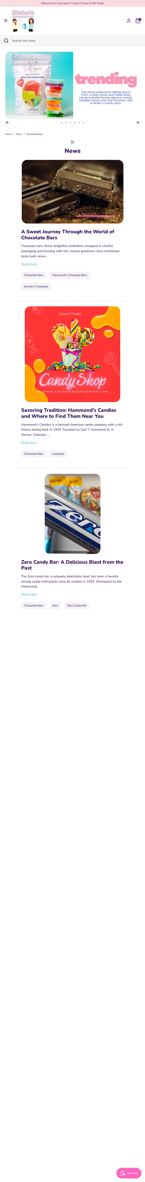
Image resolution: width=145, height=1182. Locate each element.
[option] (72, 85)
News (19, 134)
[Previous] (7, 122)
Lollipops (58, 454)
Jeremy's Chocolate (36, 286)
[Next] (137, 122)
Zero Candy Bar (77, 605)
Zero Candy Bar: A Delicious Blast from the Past (72, 565)
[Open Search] (6, 41)
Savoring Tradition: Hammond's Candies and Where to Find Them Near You (68, 413)
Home (8, 134)
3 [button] (70, 122)
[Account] (128, 20)
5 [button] (79, 122)
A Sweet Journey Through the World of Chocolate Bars (67, 234)
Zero (55, 605)
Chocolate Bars (35, 134)
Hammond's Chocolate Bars (69, 275)
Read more (29, 264)
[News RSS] (72, 142)
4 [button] (75, 122)
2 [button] (66, 123)
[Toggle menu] (5, 20)
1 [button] (61, 122)
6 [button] (83, 122)
